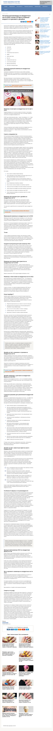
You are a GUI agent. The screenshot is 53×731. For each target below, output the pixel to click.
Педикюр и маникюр (28, 6)
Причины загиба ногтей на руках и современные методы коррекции (45, 30)
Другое (5, 9)
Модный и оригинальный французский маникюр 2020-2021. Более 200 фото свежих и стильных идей (45, 42)
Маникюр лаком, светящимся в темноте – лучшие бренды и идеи (45, 36)
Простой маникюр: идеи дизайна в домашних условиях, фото (45, 47)
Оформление (45, 6)
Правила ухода (37, 6)
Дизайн (5, 6)
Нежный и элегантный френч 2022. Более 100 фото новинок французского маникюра (45, 25)
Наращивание (12, 6)
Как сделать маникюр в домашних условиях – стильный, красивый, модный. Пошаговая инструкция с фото (44, 19)
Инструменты (19, 6)
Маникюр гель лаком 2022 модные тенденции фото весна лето (45, 52)
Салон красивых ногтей (11, 2)
